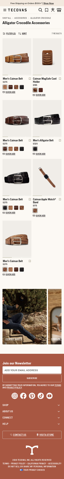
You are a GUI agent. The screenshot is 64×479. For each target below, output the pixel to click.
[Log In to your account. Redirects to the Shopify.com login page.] (52, 10)
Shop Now (48, 3)
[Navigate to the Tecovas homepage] (17, 10)
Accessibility (55, 463)
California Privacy (37, 463)
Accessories (20, 18)
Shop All (6, 18)
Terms (6, 463)
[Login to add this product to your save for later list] (29, 80)
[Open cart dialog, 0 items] (59, 10)
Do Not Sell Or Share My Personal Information (32, 466)
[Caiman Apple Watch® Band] (47, 177)
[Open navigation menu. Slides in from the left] (4, 10)
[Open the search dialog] (40, 10)
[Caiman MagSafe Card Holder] (47, 56)
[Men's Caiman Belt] (16, 56)
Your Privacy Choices (34, 470)
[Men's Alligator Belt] (47, 118)
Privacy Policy (19, 463)
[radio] (4, 87)
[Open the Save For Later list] (46, 10)
